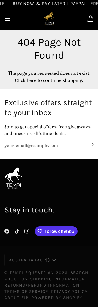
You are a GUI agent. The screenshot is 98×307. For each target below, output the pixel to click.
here (31, 80)
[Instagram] (26, 231)
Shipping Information (57, 279)
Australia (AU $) (29, 260)
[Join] (89, 144)
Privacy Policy (69, 291)
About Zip (16, 297)
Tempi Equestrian (32, 272)
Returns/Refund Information (42, 285)
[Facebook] (6, 231)
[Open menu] (12, 19)
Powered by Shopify (57, 297)
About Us (15, 279)
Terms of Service (26, 291)
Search (79, 272)
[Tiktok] (17, 231)
